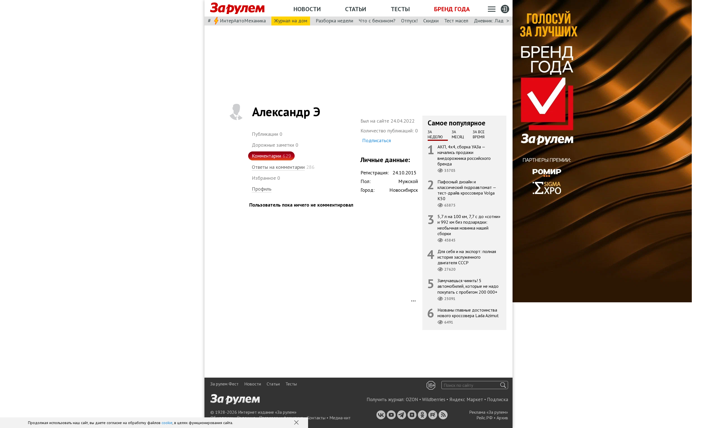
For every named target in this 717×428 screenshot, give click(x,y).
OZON (412, 399)
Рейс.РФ (484, 417)
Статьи (355, 9)
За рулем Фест (224, 384)
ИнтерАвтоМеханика (243, 20)
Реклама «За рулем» (488, 412)
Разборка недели (334, 20)
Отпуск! (409, 20)
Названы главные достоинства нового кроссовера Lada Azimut (468, 312)
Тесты (400, 9)
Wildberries (433, 399)
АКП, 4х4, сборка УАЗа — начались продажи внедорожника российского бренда (464, 155)
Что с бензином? (377, 20)
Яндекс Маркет (466, 399)
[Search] (503, 385)
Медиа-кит (340, 417)
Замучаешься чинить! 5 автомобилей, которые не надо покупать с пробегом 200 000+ (468, 286)
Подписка (497, 399)
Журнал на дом (290, 20)
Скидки (431, 20)
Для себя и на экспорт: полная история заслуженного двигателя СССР (466, 257)
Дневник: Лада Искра (497, 20)
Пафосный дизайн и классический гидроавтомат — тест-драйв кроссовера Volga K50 (466, 190)
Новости (307, 9)
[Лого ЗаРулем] (237, 8)
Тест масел (456, 20)
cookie (167, 422)
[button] (297, 423)
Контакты (316, 417)
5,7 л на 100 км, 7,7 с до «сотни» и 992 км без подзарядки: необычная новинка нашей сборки (468, 225)
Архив (502, 417)
